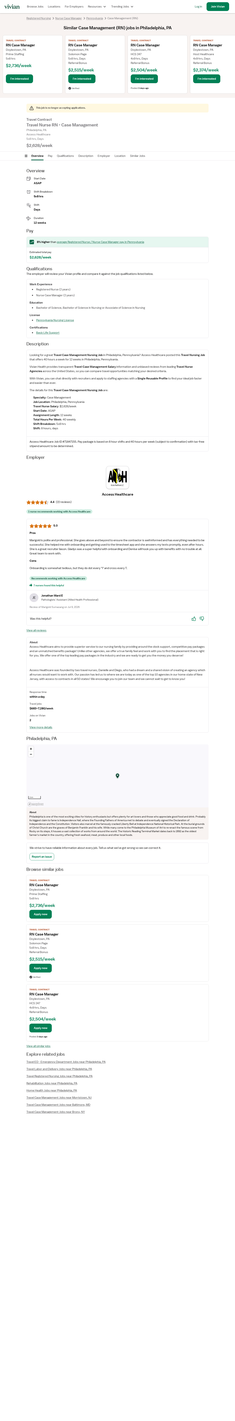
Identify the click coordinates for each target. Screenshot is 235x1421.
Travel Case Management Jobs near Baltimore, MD (58, 1105)
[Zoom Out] (31, 754)
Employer (104, 156)
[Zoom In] (31, 749)
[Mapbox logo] (36, 804)
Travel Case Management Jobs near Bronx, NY (55, 1112)
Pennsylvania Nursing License (55, 320)
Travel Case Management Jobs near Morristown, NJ (59, 1097)
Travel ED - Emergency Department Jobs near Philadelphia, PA (66, 1062)
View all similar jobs (38, 1046)
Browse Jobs (35, 6)
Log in (198, 6)
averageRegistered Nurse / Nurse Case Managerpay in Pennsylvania (100, 242)
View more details (41, 727)
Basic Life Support (47, 333)
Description (85, 156)
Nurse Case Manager (68, 18)
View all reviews (36, 630)
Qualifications (65, 156)
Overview (37, 156)
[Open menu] (26, 156)
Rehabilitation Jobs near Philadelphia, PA (51, 1083)
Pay (50, 156)
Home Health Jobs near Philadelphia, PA (51, 1090)
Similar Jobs (137, 156)
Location (120, 156)
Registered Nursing (38, 18)
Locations (54, 6)
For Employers (74, 6)
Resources (95, 6)
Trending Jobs (120, 6)
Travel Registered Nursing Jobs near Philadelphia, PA (59, 1076)
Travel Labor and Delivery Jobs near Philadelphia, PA (59, 1069)
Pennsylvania (94, 18)
